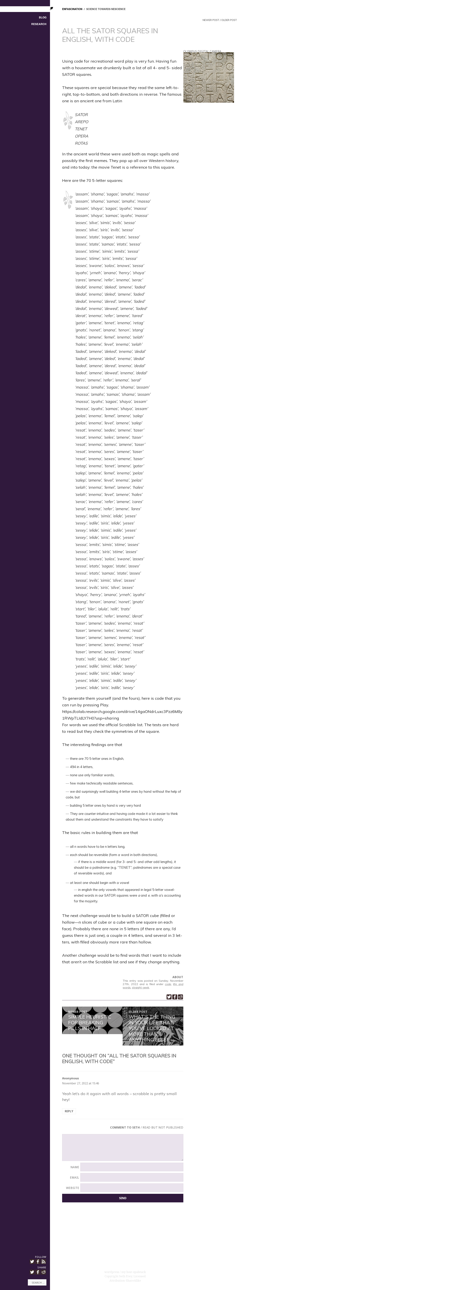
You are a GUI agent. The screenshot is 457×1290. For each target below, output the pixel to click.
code (168, 984)
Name (75, 1167)
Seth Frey (125, 1276)
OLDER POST (229, 20)
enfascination (72, 9)
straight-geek (140, 987)
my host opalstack (133, 1272)
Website (72, 1188)
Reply (69, 1111)
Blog (42, 17)
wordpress (112, 1272)
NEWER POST (211, 20)
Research (38, 24)
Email (74, 1177)
